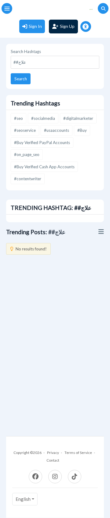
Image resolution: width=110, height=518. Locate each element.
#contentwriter (27, 178)
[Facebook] (35, 476)
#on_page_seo (26, 154)
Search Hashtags (26, 51)
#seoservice (25, 130)
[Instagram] (55, 476)
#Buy (82, 130)
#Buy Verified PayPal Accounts (42, 142)
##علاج (56, 231)
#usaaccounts (56, 130)
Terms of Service (78, 452)
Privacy (53, 452)
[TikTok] (74, 476)
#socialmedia (43, 118)
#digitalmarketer (78, 118)
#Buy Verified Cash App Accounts (44, 166)
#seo (18, 118)
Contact (52, 460)
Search (20, 78)
